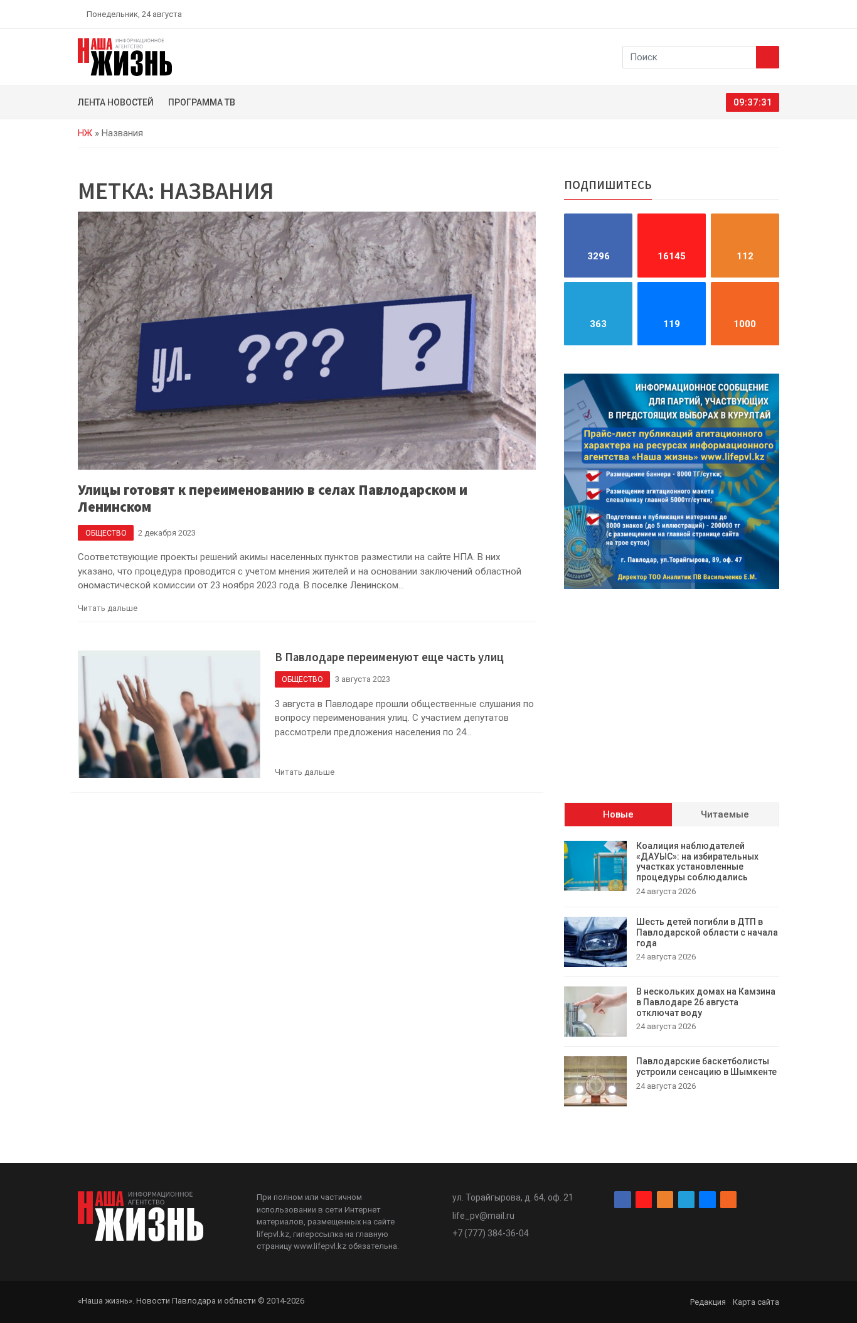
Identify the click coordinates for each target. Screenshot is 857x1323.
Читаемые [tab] (725, 814)
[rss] (774, 13)
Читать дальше (107, 608)
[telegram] (745, 13)
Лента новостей (116, 102)
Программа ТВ (201, 102)
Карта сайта (756, 1302)
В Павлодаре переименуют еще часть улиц (389, 657)
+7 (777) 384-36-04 (490, 1233)
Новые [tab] (618, 814)
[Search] (767, 57)
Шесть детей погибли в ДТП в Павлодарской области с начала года (707, 932)
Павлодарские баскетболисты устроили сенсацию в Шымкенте (706, 1066)
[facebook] (701, 13)
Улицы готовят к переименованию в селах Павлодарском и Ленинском (272, 498)
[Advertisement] (671, 686)
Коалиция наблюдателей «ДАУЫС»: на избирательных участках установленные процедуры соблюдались (697, 861)
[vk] (760, 13)
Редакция (708, 1302)
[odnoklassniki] (730, 13)
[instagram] (716, 13)
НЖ (85, 133)
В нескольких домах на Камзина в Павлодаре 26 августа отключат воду (705, 1002)
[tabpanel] (671, 973)
